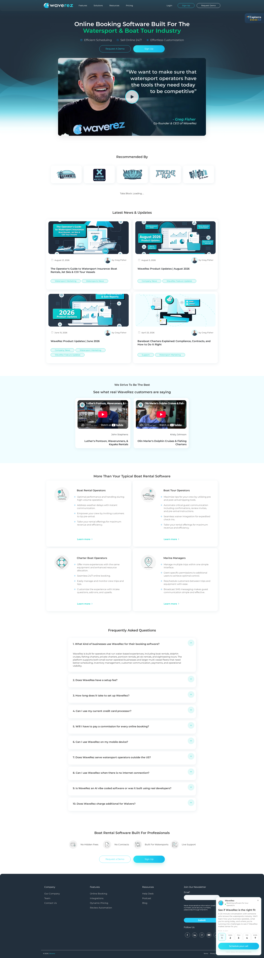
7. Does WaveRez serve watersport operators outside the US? (112, 757)
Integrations (96, 898)
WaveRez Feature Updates (179, 281)
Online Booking (98, 893)
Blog (144, 903)
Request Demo (208, 5)
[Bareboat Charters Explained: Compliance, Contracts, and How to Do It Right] (175, 310)
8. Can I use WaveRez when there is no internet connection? (111, 772)
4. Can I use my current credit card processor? (102, 711)
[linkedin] (194, 934)
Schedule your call (238, 946)
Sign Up (149, 48)
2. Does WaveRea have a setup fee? (95, 680)
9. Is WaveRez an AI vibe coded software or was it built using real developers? (122, 788)
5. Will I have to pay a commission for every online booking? (111, 726)
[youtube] (208, 934)
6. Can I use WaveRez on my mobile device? (100, 741)
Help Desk (148, 893)
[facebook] (187, 934)
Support (146, 355)
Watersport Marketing (65, 281)
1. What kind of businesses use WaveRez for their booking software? (116, 644)
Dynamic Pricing (99, 903)
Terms (206, 953)
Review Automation (101, 907)
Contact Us (50, 903)
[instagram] (201, 934)
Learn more (83, 539)
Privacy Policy (215, 953)
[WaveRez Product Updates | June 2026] (88, 310)
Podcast (146, 898)
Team (47, 898)
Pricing (129, 5)
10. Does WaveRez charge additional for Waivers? (104, 803)
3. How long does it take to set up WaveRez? (101, 695)
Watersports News (95, 281)
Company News (149, 281)
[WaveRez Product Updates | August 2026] (175, 237)
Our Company (52, 893)
